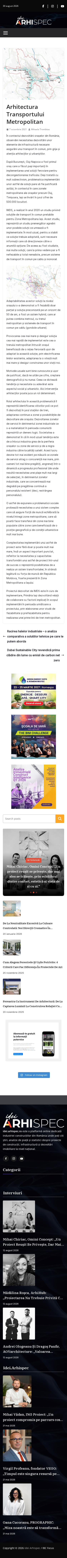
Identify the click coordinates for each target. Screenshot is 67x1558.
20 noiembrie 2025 (13, 1012)
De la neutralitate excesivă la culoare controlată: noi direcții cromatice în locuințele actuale (28, 926)
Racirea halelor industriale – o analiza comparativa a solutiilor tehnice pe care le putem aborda (35, 636)
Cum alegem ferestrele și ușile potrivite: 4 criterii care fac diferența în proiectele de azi (32, 965)
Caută (60, 818)
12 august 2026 (11, 1250)
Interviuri (33, 860)
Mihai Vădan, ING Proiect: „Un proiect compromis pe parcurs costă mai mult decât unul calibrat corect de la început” (33, 1417)
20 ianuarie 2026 (12, 933)
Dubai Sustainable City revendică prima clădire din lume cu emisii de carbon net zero (33, 655)
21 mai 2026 (9, 1425)
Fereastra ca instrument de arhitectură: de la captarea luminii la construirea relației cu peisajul (33, 1004)
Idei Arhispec (32, 1548)
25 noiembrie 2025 (13, 972)
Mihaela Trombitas (40, 129)
